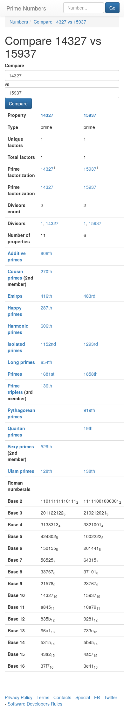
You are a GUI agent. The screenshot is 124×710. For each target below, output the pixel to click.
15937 (90, 115)
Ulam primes (21, 471)
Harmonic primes (18, 329)
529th (46, 446)
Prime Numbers (26, 8)
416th (46, 296)
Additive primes (17, 256)
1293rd (91, 344)
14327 (47, 115)
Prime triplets (15, 388)
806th (46, 253)
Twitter (110, 697)
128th (46, 471)
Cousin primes (15, 274)
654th (46, 362)
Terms (43, 697)
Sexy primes (21, 446)
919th (89, 410)
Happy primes (15, 310)
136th (46, 385)
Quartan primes (16, 431)
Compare (14, 65)
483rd (89, 296)
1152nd (48, 344)
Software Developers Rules (35, 703)
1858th (91, 374)
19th (88, 428)
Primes (15, 374)
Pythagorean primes (21, 413)
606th (46, 326)
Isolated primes (16, 347)
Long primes (21, 362)
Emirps (15, 296)
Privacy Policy (18, 697)
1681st (47, 374)
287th (46, 307)
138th (89, 471)
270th (46, 271)
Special (82, 697)
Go (112, 7)
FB (97, 697)
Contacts (62, 697)
